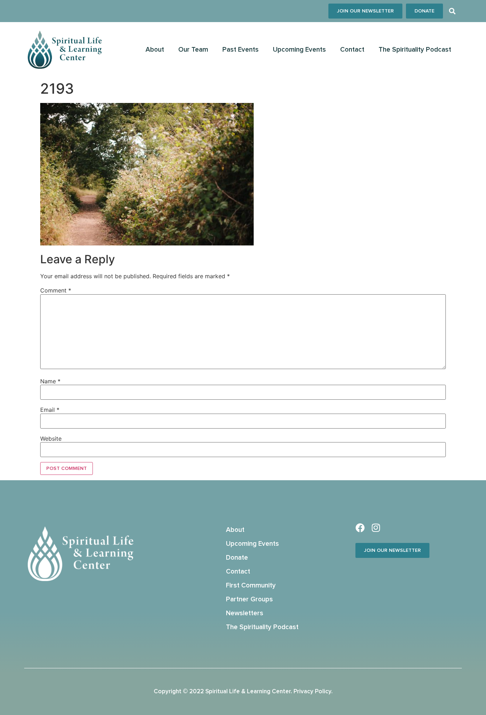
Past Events (240, 49)
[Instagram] (376, 527)
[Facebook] (360, 527)
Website (51, 438)
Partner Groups (249, 599)
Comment (55, 290)
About (155, 49)
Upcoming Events (299, 49)
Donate (237, 557)
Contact (352, 49)
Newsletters (244, 613)
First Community (251, 585)
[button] (452, 11)
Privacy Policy (312, 692)
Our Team (193, 49)
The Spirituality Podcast (415, 49)
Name (50, 381)
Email (49, 410)
